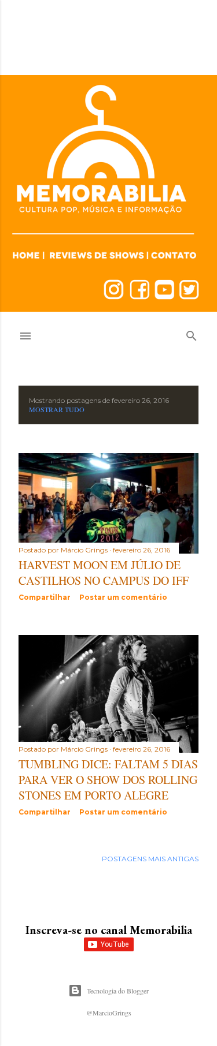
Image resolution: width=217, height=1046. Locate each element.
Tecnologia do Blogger (118, 990)
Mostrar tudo (56, 409)
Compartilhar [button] (45, 597)
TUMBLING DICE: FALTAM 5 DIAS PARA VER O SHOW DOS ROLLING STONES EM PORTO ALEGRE (108, 779)
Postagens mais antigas (150, 858)
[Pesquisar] (191, 333)
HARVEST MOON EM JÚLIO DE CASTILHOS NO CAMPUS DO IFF (104, 572)
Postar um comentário (123, 597)
